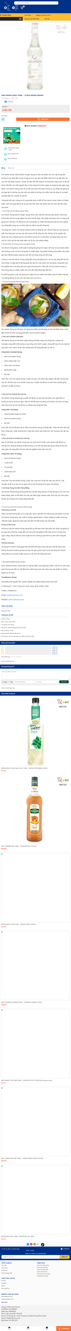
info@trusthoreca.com (14, 595)
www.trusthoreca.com (16, 600)
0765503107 (41, 126)
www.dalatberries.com (6, 1296)
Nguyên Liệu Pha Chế (43, 15)
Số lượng (4, 115)
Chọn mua (44, 119)
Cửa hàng (27, 15)
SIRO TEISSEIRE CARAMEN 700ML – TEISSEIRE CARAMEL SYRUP (21, 1002)
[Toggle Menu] (20, 19)
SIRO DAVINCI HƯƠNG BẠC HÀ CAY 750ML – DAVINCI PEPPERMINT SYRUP (24, 768)
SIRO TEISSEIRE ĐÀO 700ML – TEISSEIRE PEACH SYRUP (18, 846)
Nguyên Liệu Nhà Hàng (31, 19)
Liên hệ (47, 19)
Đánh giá (11, 168)
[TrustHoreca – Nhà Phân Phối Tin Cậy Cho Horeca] (8, 3)
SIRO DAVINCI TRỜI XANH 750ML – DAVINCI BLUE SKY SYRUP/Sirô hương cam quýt (26, 1080)
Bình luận (64, 682)
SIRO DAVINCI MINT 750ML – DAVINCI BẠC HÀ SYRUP (17, 1236)
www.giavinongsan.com (7, 1299)
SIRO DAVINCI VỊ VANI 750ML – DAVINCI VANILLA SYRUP (18, 924)
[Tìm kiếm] (16, 3)
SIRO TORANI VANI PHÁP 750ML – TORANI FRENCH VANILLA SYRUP (22, 1158)
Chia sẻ (10, 101)
